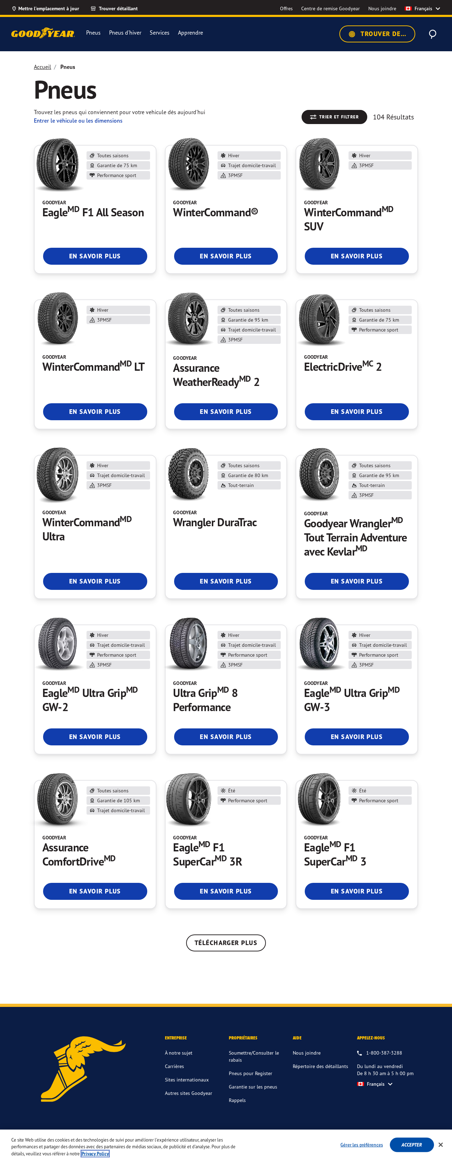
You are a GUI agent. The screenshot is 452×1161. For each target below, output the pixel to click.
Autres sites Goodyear (188, 1093)
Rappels (237, 1100)
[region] (226, 1145)
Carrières (174, 1066)
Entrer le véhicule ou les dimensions (78, 120)
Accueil (42, 66)
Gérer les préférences (361, 1144)
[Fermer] (440, 1145)
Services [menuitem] (160, 32)
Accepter (412, 1145)
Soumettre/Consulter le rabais (254, 1056)
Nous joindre (307, 1053)
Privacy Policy (95, 1154)
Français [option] (423, 8)
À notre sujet (178, 1053)
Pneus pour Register (250, 1073)
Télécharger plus (226, 943)
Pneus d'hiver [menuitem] (125, 32)
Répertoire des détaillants (320, 1066)
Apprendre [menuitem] (190, 32)
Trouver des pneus (387, 34)
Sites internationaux (187, 1080)
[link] (120, 8)
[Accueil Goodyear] (43, 33)
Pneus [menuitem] (93, 32)
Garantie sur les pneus (253, 1087)
